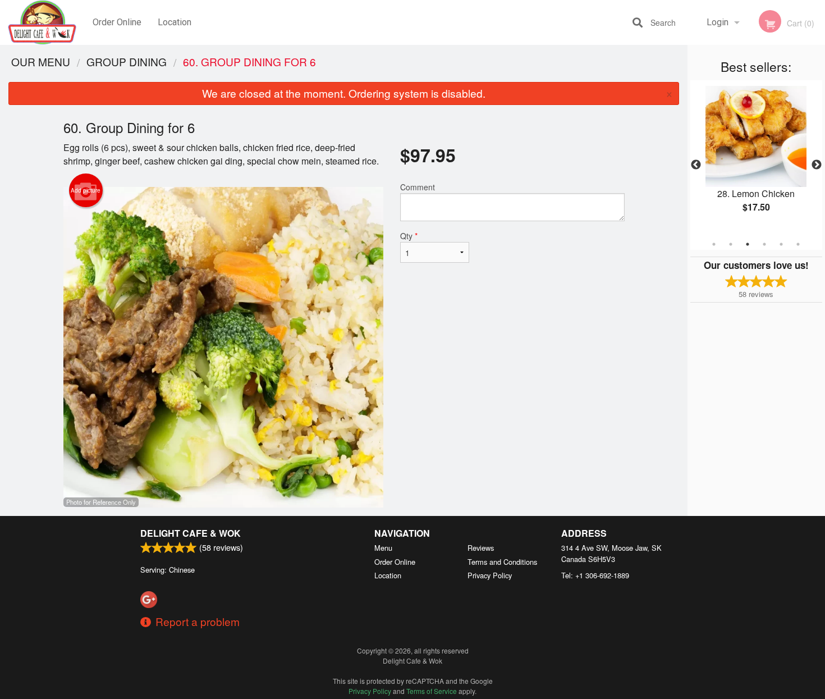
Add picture (85, 190)
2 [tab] (730, 244)
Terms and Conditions (502, 561)
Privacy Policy (489, 575)
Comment (417, 187)
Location (174, 22)
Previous (696, 165)
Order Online (117, 22)
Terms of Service (431, 691)
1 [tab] (713, 244)
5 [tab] (781, 244)
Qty (409, 235)
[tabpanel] (756, 158)
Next (816, 165)
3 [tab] (747, 244)
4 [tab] (764, 244)
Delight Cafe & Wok (190, 533)
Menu (383, 547)
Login (717, 22)
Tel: (595, 575)
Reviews (480, 547)
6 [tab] (798, 244)
